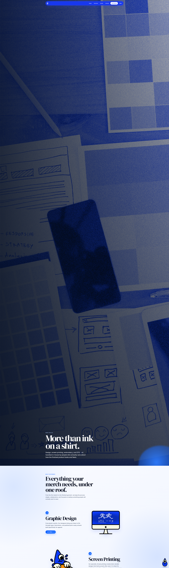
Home (90, 3)
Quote (101, 3)
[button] (164, 562)
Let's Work (49, 532)
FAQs (120, 3)
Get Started (114, 3)
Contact (107, 3)
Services (96, 3)
